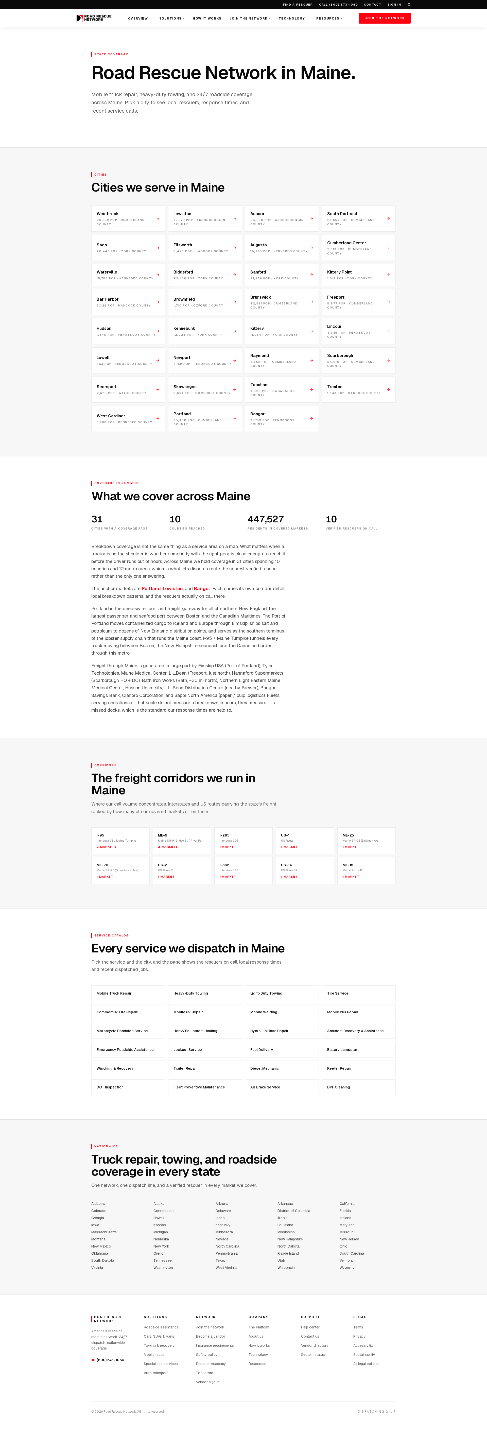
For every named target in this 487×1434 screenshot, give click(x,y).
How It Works (207, 18)
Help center (310, 1327)
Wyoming (347, 1267)
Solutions (172, 18)
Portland (151, 588)
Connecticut (163, 1210)
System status (313, 1354)
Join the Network (250, 18)
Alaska (158, 1203)
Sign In (394, 4)
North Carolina (227, 1246)
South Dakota (102, 1260)
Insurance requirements (215, 1345)
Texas (220, 1260)
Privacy (359, 1336)
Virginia (97, 1267)
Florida (345, 1210)
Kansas (159, 1225)
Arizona (222, 1203)
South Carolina (352, 1253)
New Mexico (101, 1246)
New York (161, 1246)
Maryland (347, 1225)
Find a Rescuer (298, 4)
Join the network (210, 1327)
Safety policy (207, 1354)
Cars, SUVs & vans (159, 1336)
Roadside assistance (161, 1327)
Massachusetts (104, 1232)
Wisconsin (286, 1267)
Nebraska (161, 1239)
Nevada (222, 1239)
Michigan (160, 1232)
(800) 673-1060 (107, 1360)
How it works (259, 1345)
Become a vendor (210, 1336)
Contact (372, 4)
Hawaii (158, 1218)
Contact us (310, 1336)
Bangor (202, 588)
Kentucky (223, 1225)
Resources (329, 18)
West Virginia (226, 1267)
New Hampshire (290, 1239)
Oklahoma (99, 1253)
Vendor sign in (207, 1382)
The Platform (259, 1327)
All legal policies (366, 1363)
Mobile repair (154, 1354)
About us (256, 1336)
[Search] (409, 4)
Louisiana (285, 1225)
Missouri (347, 1232)
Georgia (97, 1218)
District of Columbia (293, 1210)
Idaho (220, 1218)
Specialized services (161, 1363)
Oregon (159, 1253)
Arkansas (285, 1203)
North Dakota (288, 1246)
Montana (98, 1239)
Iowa (95, 1225)
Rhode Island (288, 1253)
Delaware (223, 1210)
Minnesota (224, 1232)
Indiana (345, 1218)
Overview (139, 18)
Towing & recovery (159, 1345)
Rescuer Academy (211, 1363)
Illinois (282, 1218)
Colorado (99, 1210)
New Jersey (349, 1239)
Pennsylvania (227, 1253)
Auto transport (156, 1373)
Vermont (346, 1260)
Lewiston (173, 588)
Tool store (204, 1373)
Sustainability (364, 1354)
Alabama (98, 1203)
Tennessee (162, 1260)
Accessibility (363, 1345)
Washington (163, 1267)
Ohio (343, 1246)
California (347, 1203)
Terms (358, 1327)
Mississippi (286, 1232)
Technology (293, 18)
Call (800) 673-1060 (338, 4)
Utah (281, 1260)
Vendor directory (314, 1345)
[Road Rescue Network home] (94, 18)
